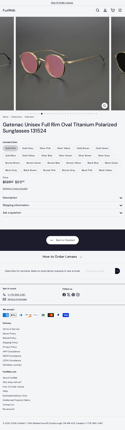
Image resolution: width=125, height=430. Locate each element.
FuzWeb (9, 10)
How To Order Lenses (62, 2)
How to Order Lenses (63, 256)
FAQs (5, 391)
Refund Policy (9, 338)
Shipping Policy (10, 342)
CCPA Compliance (12, 360)
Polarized (29, 117)
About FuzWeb (10, 377)
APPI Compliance (11, 351)
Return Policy (9, 333)
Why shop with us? (12, 382)
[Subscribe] (117, 271)
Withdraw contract (12, 364)
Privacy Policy (10, 347)
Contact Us (8, 404)
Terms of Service (11, 329)
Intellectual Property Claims (16, 400)
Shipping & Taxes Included (15, 188)
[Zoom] (105, 106)
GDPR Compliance (12, 356)
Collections (16, 117)
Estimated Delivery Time (15, 395)
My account (8, 409)
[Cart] (112, 10)
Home (5, 117)
